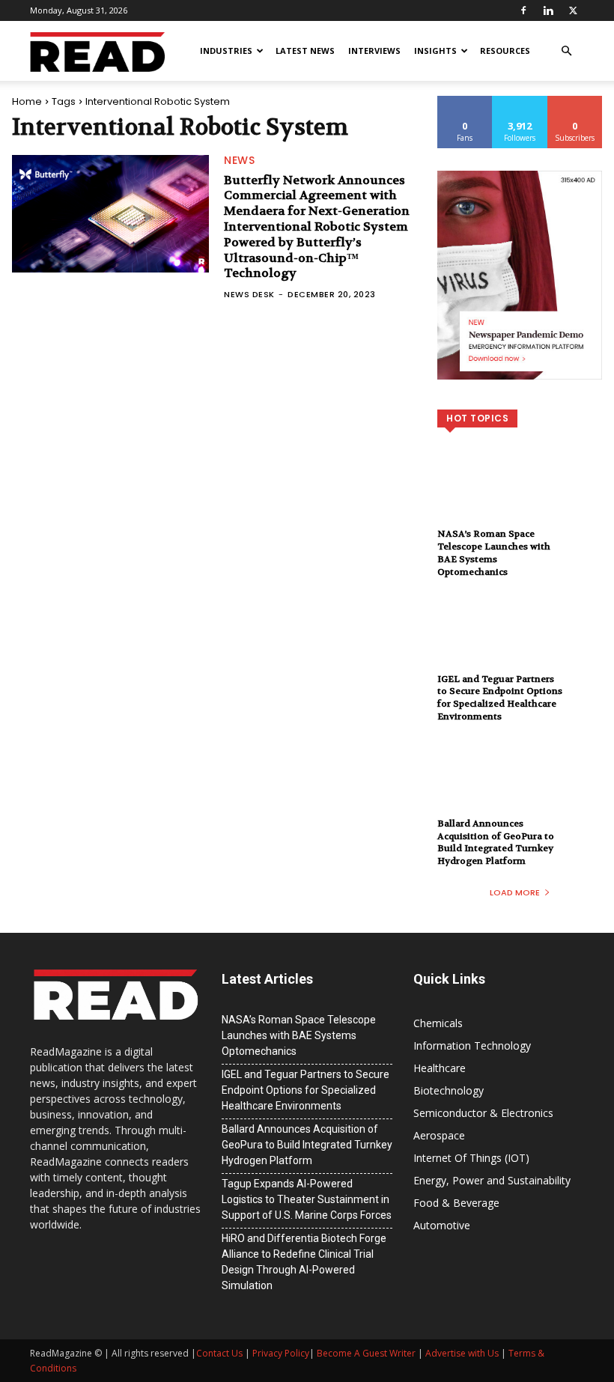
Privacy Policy (280, 1353)
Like (465, 101)
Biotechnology (448, 1090)
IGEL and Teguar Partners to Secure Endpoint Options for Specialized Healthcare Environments (499, 697)
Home (27, 101)
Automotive (441, 1225)
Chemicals (438, 1023)
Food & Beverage (456, 1203)
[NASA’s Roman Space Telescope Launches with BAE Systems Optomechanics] (519, 497)
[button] (566, 51)
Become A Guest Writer (366, 1353)
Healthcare (439, 1068)
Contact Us (219, 1353)
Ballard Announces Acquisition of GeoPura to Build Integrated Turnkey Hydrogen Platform (495, 842)
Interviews (374, 50)
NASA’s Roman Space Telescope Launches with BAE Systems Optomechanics (493, 552)
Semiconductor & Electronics (483, 1113)
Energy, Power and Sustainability (492, 1180)
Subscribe (575, 101)
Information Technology (472, 1045)
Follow (520, 101)
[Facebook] (523, 10)
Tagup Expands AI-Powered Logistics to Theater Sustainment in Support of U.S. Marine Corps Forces (307, 1199)
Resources (505, 50)
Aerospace (439, 1135)
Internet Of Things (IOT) (471, 1158)
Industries (226, 50)
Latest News (305, 50)
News (239, 160)
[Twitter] (573, 10)
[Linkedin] (548, 10)
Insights (435, 50)
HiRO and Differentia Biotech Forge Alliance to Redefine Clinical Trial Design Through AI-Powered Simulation (304, 1261)
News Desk (249, 294)
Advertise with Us (462, 1353)
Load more (515, 892)
